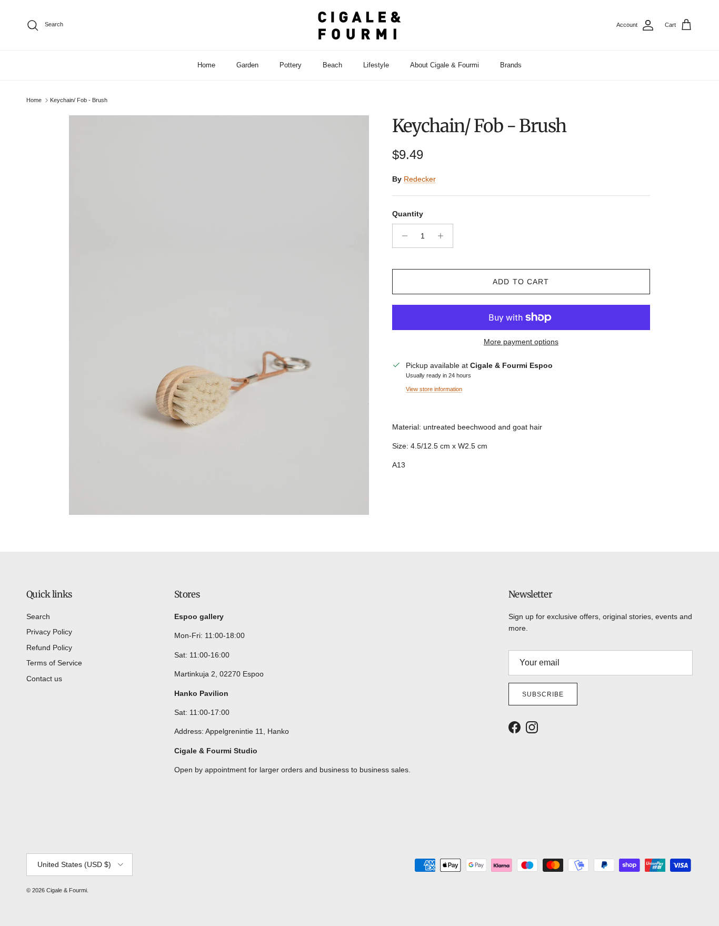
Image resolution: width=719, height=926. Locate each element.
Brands (511, 65)
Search (38, 616)
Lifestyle (376, 65)
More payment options (521, 341)
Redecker (420, 179)
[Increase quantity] (443, 235)
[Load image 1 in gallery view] (219, 315)
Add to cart (521, 281)
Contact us (44, 678)
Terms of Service (54, 663)
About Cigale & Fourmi (444, 65)
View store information (434, 389)
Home (206, 65)
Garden (247, 65)
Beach (332, 65)
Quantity (407, 214)
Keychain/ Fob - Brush (78, 100)
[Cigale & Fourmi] (359, 25)
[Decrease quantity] (402, 235)
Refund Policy (49, 647)
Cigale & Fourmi (66, 890)
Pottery (290, 65)
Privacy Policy (49, 632)
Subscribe (543, 694)
